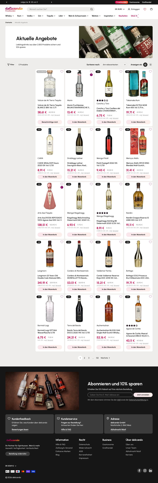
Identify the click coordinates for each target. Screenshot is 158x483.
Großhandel (146, 2)
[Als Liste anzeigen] (150, 64)
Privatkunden (121, 2)
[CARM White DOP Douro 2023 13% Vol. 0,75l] (49, 141)
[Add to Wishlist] (62, 71)
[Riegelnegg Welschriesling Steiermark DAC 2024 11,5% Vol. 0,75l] (79, 196)
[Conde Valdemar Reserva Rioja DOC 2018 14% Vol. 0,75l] (108, 254)
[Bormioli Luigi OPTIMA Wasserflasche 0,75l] (49, 308)
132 (97, 358)
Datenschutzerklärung (137, 400)
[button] (6, 2)
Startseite (8, 22)
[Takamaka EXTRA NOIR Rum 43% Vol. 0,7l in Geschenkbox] (138, 83)
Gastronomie (134, 2)
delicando (16, 477)
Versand (57, 115)
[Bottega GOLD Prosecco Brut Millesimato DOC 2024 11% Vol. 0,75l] (138, 254)
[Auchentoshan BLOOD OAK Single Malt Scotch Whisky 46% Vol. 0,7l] (108, 308)
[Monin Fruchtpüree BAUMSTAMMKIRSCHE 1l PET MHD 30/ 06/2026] (79, 83)
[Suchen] (91, 9)
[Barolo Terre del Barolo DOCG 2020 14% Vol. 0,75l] (79, 308)
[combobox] (61, 9)
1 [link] (80, 358)
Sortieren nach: (93, 64)
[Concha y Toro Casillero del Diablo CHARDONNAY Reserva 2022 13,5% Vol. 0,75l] (108, 83)
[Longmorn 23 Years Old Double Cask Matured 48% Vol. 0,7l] (49, 254)
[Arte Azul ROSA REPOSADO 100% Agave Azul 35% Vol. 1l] (49, 196)
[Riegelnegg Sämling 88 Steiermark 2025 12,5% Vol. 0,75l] (108, 196)
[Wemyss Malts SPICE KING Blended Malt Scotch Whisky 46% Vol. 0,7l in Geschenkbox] (138, 141)
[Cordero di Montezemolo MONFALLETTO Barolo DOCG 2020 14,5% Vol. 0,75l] (79, 254)
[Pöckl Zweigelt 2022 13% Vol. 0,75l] (108, 141)
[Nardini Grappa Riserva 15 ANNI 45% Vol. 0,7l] (138, 196)
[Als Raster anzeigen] (145, 64)
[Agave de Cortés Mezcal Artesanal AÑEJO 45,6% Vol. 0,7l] (138, 308)
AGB (119, 400)
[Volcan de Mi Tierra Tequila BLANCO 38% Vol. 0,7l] (49, 83)
